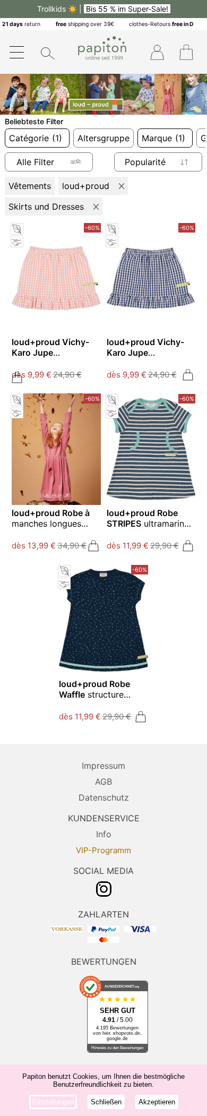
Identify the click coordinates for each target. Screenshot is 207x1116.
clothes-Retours (161, 24)
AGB (103, 781)
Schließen (106, 1102)
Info (103, 834)
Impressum (103, 765)
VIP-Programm (103, 850)
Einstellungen (53, 1102)
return (21, 24)
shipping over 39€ (85, 24)
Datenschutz (104, 797)
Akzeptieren (157, 1102)
